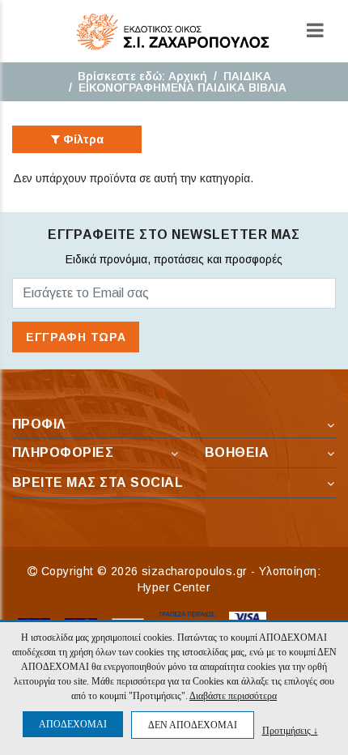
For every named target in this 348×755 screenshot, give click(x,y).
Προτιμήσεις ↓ (290, 730)
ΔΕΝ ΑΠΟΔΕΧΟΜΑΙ (192, 725)
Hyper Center (174, 587)
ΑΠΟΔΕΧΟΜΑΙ (73, 724)
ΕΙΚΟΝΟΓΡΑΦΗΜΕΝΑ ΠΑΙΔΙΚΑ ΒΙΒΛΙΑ (182, 87)
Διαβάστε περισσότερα (233, 696)
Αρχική (187, 76)
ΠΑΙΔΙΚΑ (247, 76)
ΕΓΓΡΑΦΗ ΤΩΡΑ (75, 337)
